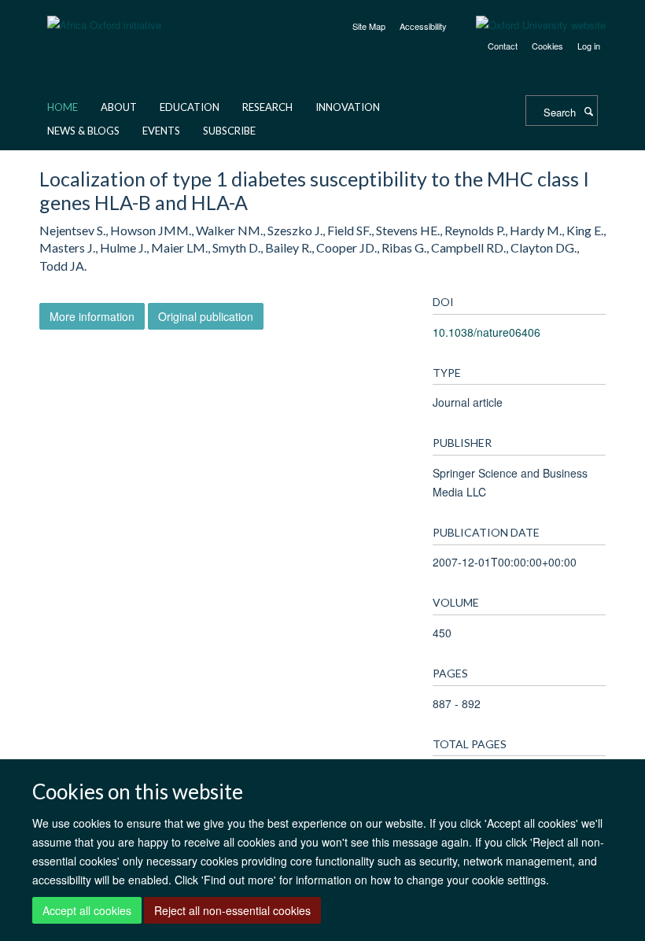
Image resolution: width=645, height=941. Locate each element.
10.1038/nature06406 (486, 332)
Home (62, 107)
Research (267, 107)
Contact (503, 45)
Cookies (547, 45)
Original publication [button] (205, 316)
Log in (588, 45)
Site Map (368, 26)
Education (189, 107)
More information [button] (92, 316)
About (119, 107)
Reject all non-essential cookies (232, 910)
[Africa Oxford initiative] (104, 15)
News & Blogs (83, 130)
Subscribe (229, 130)
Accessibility (423, 26)
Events (161, 130)
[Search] (588, 111)
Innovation (347, 107)
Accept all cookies (86, 910)
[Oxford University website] (529, 25)
